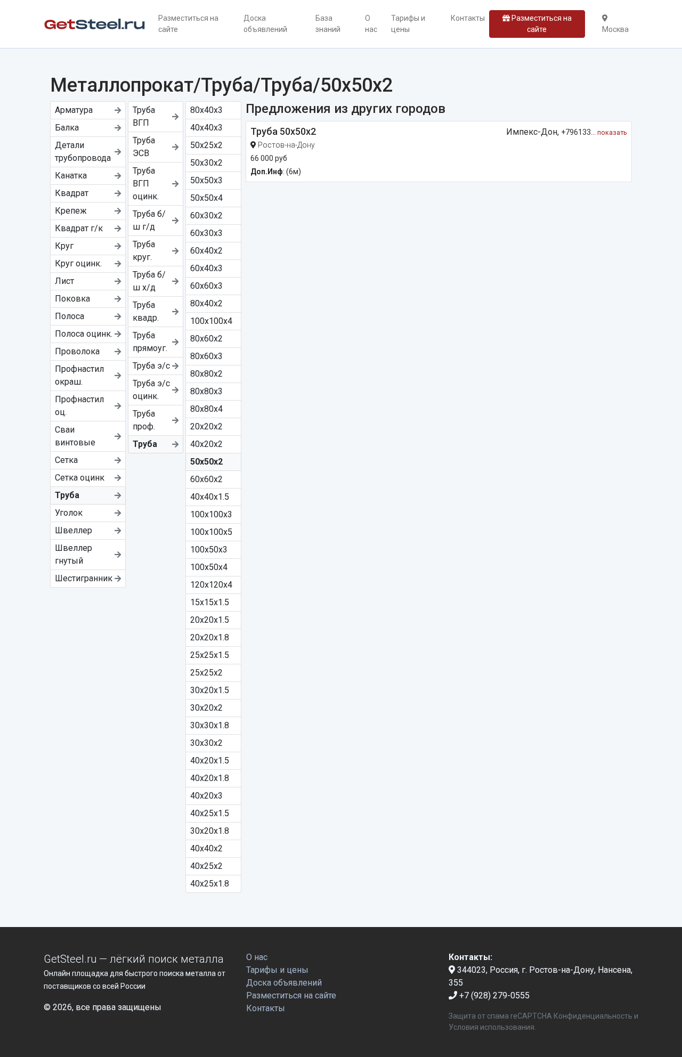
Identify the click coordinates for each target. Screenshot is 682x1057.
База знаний (327, 24)
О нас (371, 24)
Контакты (468, 18)
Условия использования (491, 1027)
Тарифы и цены (408, 24)
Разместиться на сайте (188, 24)
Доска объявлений (265, 24)
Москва (615, 29)
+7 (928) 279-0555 (493, 995)
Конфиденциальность (593, 1016)
